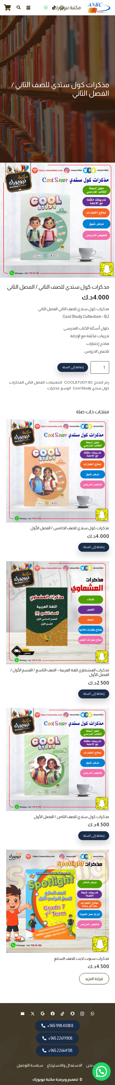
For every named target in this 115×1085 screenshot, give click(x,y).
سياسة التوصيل (30, 1065)
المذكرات (17, 382)
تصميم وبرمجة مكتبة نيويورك (56, 1079)
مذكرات (53, 388)
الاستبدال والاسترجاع (64, 1065)
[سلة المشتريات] (7, 7)
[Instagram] (62, 8)
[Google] (43, 1014)
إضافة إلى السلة (72, 367)
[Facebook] (53, 1014)
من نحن (92, 1065)
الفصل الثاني (35, 382)
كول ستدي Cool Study (91, 388)
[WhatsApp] (46, 8)
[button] (28, 8)
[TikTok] (54, 8)
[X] (33, 1014)
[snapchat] (72, 1014)
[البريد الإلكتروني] (23, 1014)
